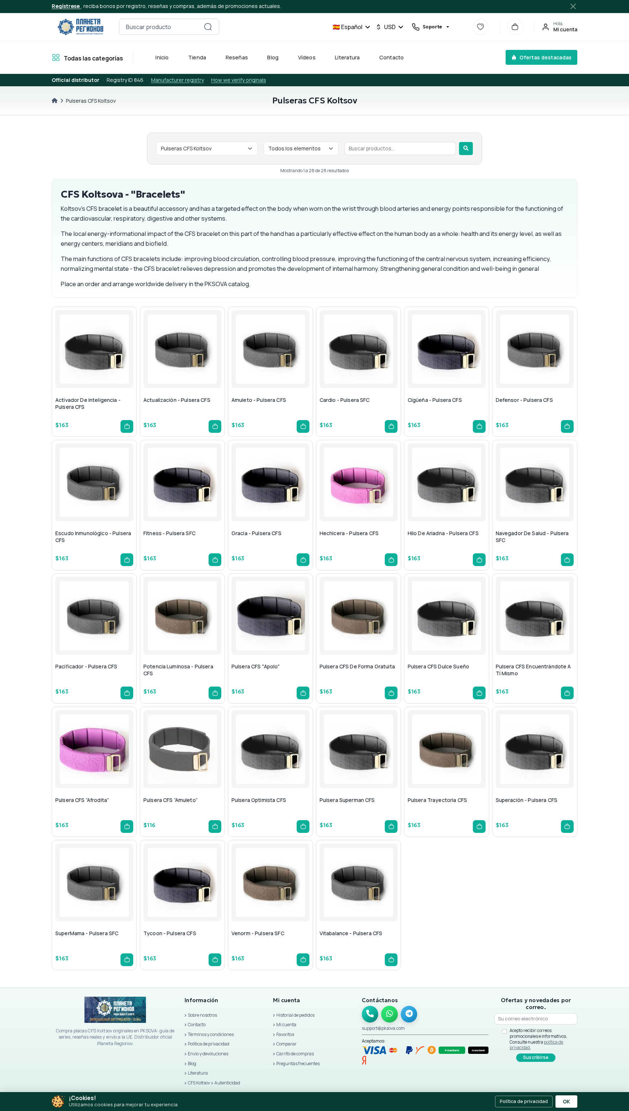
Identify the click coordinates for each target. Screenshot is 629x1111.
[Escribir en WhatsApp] (389, 1014)
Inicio (162, 57)
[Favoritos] (480, 27)
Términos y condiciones (211, 1034)
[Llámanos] (370, 1014)
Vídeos (307, 57)
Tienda (197, 57)
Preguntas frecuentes (298, 1063)
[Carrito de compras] (515, 27)
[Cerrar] (573, 6)
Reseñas (237, 57)
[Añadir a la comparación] (110, 364)
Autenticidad (227, 1082)
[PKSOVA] (80, 27)
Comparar (286, 1043)
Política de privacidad (208, 1043)
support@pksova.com (383, 1028)
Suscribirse (536, 1057)
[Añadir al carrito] (126, 426)
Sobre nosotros (202, 1015)
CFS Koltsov (199, 1082)
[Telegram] (409, 1014)
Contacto (391, 57)
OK (566, 1101)
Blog (273, 57)
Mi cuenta (286, 1024)
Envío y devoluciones (208, 1053)
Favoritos (285, 1034)
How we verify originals (238, 79)
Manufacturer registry (177, 79)
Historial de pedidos (295, 1015)
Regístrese (66, 6)
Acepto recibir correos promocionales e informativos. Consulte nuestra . (538, 1039)
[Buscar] (466, 148)
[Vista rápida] (75, 364)
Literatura (347, 57)
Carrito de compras (295, 1053)
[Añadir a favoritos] (93, 364)
